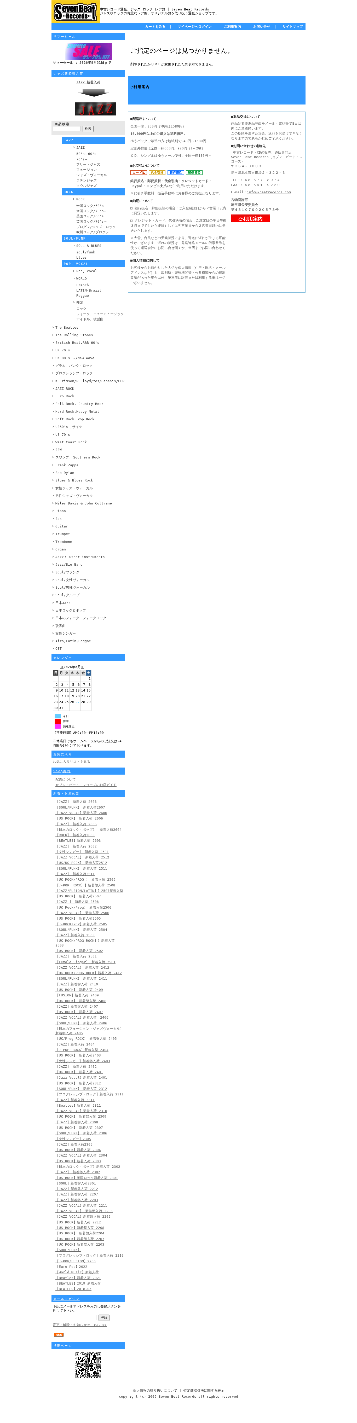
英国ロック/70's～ (91, 221)
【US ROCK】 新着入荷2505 (78, 918)
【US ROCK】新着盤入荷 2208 (79, 1228)
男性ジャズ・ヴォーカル (74, 496)
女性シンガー (65, 633)
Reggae (82, 296)
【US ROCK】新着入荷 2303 (78, 1161)
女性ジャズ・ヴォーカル (74, 488)
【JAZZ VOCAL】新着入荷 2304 (81, 1155)
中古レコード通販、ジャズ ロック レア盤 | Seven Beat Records (154, 9)
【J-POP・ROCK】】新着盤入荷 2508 (85, 885)
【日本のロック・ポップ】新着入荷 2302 (87, 1167)
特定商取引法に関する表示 (203, 1390)
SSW (58, 450)
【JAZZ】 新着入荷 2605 (76, 824)
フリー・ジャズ (88, 164)
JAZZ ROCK (64, 389)
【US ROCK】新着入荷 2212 (78, 1222)
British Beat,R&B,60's (77, 343)
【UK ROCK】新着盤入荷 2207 (79, 1239)
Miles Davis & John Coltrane (83, 503)
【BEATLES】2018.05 (73, 1289)
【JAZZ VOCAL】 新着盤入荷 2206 (84, 1211)
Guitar (61, 526)
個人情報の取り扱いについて (155, 1390)
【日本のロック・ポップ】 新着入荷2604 (88, 830)
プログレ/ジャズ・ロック (96, 227)
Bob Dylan (64, 473)
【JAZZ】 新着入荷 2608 (76, 802)
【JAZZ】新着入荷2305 (74, 1144)
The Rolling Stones (74, 335)
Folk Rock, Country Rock (79, 404)
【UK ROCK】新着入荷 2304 (78, 1150)
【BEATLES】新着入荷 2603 (78, 841)
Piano (60, 511)
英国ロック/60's (90, 216)
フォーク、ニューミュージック (100, 314)
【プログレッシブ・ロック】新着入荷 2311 (89, 1094)
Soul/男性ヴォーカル (72, 587)
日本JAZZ (63, 603)
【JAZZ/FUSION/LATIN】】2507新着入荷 (89, 891)
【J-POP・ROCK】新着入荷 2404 (81, 1050)
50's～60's (86, 154)
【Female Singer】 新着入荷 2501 (85, 962)
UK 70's (62, 350)
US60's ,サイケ (68, 427)
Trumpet (62, 534)
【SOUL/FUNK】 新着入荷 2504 (81, 930)
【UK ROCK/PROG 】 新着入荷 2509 (85, 879)
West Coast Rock (71, 442)
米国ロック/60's (90, 206)
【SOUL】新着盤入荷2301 (75, 1183)
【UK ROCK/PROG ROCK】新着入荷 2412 (88, 973)
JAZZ (80, 147)
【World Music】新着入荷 (77, 1272)
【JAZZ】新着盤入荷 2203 (76, 1200)
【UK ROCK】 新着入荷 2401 (79, 1072)
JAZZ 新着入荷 (88, 82)
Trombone (63, 542)
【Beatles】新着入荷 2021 (78, 1278)
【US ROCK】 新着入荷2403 (78, 1055)
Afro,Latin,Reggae (73, 641)
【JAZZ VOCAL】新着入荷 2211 (81, 1205)
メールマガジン (66, 1299)
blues (81, 257)
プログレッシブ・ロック (74, 373)
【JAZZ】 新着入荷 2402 (76, 1066)
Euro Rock (64, 396)
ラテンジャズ (86, 180)
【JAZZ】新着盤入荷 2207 (76, 1194)
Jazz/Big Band (69, 564)
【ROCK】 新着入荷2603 (75, 835)
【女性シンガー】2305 (73, 1139)
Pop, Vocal (86, 271)
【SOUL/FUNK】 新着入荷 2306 (81, 1133)
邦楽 (79, 302)
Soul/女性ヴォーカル (72, 580)
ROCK (80, 199)
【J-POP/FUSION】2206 (75, 1261)
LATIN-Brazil (88, 290)
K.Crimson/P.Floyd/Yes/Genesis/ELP (89, 381)
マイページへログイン (195, 26)
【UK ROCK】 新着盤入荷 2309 (80, 1116)
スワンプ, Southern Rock (77, 457)
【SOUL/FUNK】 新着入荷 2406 (81, 1023)
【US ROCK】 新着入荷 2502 (79, 951)
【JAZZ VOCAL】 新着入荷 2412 (82, 967)
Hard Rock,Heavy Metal (77, 412)
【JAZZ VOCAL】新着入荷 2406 (81, 1017)
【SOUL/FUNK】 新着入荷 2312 (81, 1089)
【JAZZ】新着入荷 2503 (75, 935)
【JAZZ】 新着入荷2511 (75, 874)
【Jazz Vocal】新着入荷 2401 (81, 1077)
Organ (60, 549)
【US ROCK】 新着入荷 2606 (79, 818)
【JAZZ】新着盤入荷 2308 (76, 1122)
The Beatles (66, 327)
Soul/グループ (67, 595)
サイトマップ (293, 26)
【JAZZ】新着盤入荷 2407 (76, 1006)
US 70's (62, 435)
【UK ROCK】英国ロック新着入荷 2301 (86, 1178)
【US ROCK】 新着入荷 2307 (79, 1128)
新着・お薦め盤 (66, 793)
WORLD (81, 279)
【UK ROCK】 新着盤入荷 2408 (80, 1001)
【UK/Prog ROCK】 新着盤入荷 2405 (86, 1039)
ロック (81, 309)
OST (58, 648)
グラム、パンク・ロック (74, 366)
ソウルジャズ (86, 186)
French (82, 285)
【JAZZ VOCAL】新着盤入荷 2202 (83, 1216)
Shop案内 (62, 771)
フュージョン (86, 170)
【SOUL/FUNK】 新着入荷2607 (80, 807)
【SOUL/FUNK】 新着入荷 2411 (81, 978)
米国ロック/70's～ (91, 211)
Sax (58, 519)
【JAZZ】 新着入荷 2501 (76, 956)
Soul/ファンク (67, 572)
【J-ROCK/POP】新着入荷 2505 (81, 924)
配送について (65, 779)
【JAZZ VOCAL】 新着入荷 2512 (82, 857)
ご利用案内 (232, 26)
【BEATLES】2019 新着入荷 (78, 1283)
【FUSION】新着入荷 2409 (77, 995)
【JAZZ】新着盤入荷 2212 (76, 1189)
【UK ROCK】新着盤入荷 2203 (79, 1244)
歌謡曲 (60, 626)
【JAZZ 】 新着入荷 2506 (77, 902)
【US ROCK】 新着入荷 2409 (79, 990)
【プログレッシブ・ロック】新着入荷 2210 (89, 1255)
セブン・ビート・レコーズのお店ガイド (86, 785)
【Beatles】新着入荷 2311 (78, 1105)
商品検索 (62, 124)
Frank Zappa (66, 465)
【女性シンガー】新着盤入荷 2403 (82, 1061)
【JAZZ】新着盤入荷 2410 (76, 984)
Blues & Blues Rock (74, 480)
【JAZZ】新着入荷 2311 (75, 1100)
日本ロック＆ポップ (70, 610)
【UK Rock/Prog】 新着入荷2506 (83, 907)
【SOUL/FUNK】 (68, 1250)
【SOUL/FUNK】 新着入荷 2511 (81, 868)
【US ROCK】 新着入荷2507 (78, 896)
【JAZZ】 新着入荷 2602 (76, 846)
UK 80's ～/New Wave (74, 358)
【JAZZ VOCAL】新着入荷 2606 (81, 813)
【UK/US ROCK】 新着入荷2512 (81, 863)
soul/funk (85, 252)
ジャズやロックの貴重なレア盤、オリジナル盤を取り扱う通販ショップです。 (159, 13)
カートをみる (155, 26)
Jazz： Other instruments (80, 557)
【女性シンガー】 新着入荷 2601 (82, 852)
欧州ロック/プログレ (92, 232)
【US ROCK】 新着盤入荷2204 (79, 1233)
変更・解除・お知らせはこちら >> (80, 1325)
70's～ (82, 159)
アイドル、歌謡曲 (89, 319)
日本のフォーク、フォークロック (80, 618)
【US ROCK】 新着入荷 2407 (79, 1012)
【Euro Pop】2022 (71, 1267)
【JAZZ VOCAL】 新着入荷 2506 (82, 913)
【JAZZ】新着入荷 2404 (75, 1044)
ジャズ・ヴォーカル (91, 175)
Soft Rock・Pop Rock (74, 419)
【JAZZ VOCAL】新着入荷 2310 (81, 1111)
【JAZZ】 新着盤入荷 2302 (77, 1172)
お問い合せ (261, 26)
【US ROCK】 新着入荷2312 (78, 1083)
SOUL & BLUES (88, 246)
